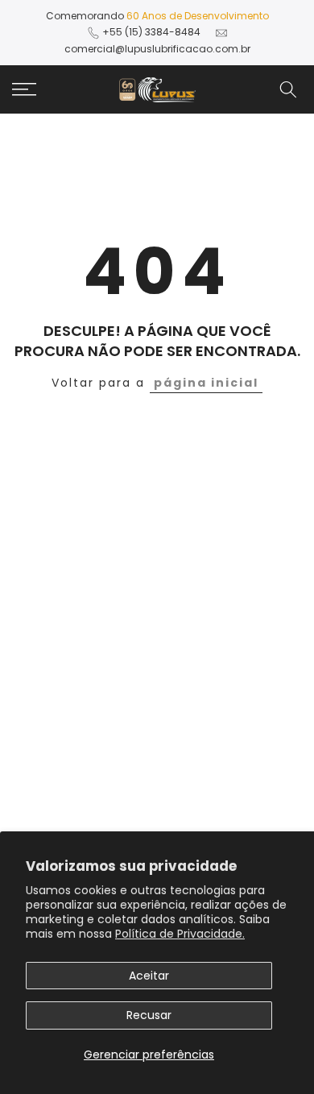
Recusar (148, 1015)
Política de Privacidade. (180, 934)
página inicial (206, 383)
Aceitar (149, 976)
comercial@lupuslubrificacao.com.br (157, 49)
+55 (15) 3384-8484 (151, 32)
